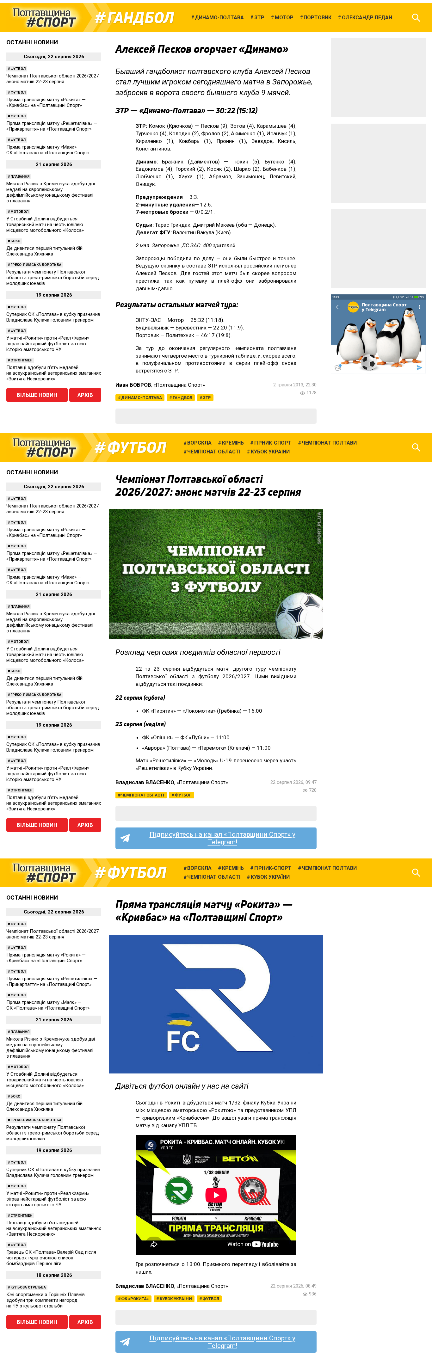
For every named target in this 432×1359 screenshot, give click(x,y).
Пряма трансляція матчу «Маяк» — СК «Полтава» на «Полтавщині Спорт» (47, 150)
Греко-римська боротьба (35, 265)
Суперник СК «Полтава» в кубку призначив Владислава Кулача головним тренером (53, 317)
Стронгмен (21, 360)
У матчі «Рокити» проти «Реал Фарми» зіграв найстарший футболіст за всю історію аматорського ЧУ (47, 343)
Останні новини (32, 42)
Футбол (18, 69)
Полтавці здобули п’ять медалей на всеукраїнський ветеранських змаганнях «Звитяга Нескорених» (53, 373)
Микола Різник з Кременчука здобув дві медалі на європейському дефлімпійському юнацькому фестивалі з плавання (50, 192)
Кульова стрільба (28, 1287)
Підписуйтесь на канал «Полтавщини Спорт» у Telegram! (222, 838)
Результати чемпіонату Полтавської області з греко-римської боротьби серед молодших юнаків (52, 277)
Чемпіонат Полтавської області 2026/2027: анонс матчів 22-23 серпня (53, 78)
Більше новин (37, 395)
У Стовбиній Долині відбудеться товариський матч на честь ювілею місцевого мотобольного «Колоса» (45, 224)
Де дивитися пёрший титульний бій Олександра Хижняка (44, 251)
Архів (85, 395)
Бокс (15, 241)
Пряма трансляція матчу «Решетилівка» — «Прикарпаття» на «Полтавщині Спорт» (51, 126)
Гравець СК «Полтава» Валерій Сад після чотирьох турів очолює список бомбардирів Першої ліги (51, 1257)
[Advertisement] (378, 77)
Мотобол (19, 212)
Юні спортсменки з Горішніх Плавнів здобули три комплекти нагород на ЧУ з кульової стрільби (45, 1300)
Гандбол (140, 18)
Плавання (19, 177)
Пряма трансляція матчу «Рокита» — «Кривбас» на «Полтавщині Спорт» (46, 102)
